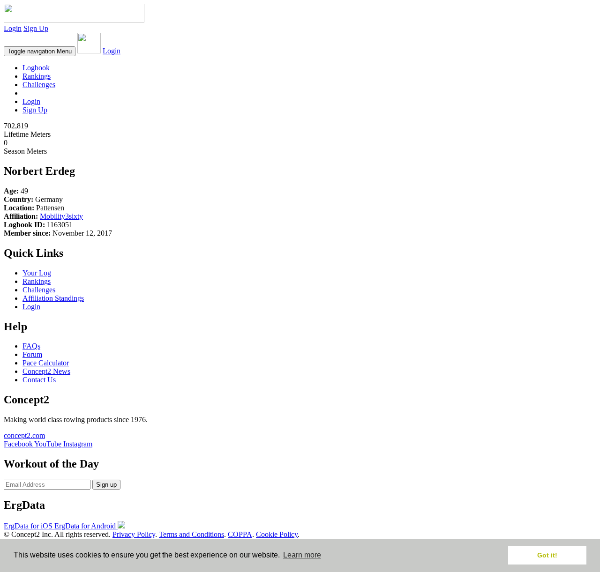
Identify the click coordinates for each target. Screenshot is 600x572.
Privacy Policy (133, 534)
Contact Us (39, 380)
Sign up (106, 484)
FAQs (31, 346)
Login (13, 28)
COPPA (240, 534)
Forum (32, 354)
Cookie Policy (277, 534)
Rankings (36, 76)
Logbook (36, 68)
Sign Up (35, 28)
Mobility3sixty (61, 216)
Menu (40, 51)
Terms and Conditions (191, 534)
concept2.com (24, 435)
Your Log (36, 273)
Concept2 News (46, 371)
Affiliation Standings (53, 298)
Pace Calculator (45, 363)
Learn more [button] (302, 555)
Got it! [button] (547, 555)
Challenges (38, 85)
